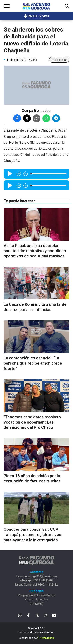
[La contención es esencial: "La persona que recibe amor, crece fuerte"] (36, 336)
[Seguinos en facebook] (28, 615)
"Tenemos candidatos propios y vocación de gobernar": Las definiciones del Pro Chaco (32, 422)
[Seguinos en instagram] (45, 615)
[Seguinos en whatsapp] (20, 615)
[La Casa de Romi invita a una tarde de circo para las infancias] (36, 283)
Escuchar (61, 59)
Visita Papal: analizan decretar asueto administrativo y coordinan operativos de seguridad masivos (35, 251)
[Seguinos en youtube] (54, 615)
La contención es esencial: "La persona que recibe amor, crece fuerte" (33, 363)
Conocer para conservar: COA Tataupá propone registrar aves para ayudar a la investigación (32, 534)
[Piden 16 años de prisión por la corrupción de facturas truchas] (36, 454)
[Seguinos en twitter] (37, 615)
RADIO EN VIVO (38, 16)
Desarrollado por (37, 637)
